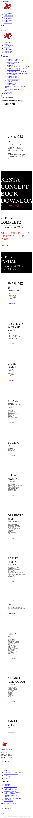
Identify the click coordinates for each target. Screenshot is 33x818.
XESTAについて (8, 771)
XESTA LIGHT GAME (10, 791)
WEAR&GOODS (8, 801)
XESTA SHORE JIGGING (10, 787)
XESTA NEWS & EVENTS (11, 774)
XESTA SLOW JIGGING (10, 789)
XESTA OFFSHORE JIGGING (12, 792)
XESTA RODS (7, 784)
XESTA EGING (8, 788)
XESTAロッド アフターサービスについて (15, 772)
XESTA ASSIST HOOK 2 (10, 795)
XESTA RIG (7, 785)
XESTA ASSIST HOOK (10, 793)
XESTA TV (7, 775)
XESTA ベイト (8, 796)
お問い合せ (7, 776)
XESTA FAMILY (8, 778)
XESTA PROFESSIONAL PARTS (12, 798)
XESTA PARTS (8, 799)
